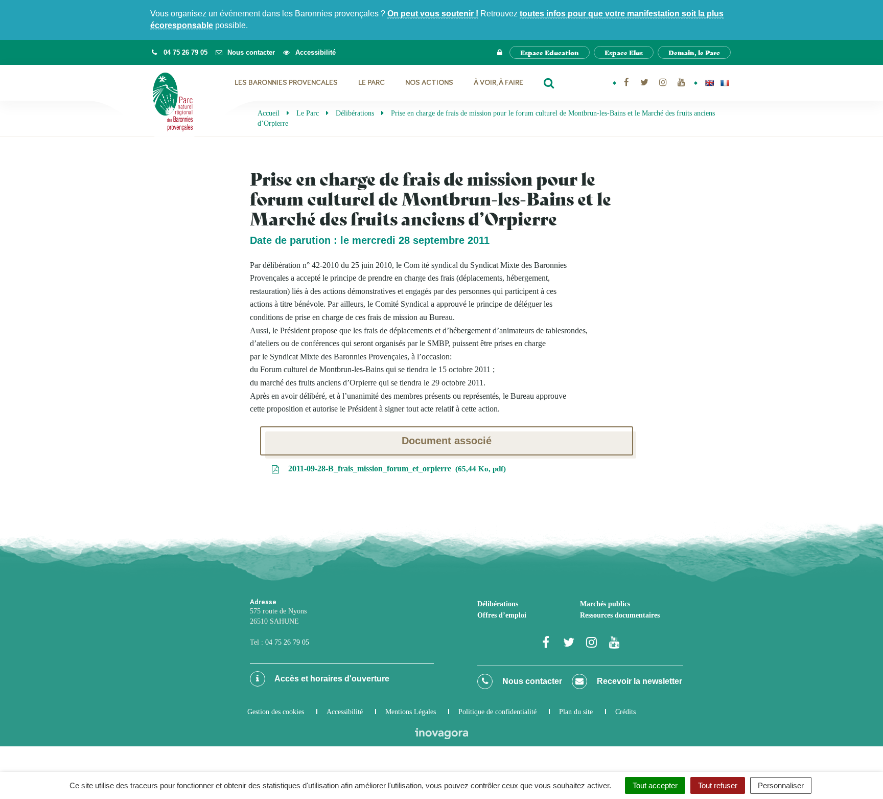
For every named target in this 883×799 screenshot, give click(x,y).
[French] (724, 83)
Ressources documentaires (620, 615)
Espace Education (549, 52)
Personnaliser (781, 785)
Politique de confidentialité (497, 712)
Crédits (625, 712)
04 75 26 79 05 (287, 642)
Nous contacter (531, 681)
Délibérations (497, 604)
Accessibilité (345, 712)
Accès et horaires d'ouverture (331, 678)
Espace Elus (624, 52)
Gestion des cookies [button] (275, 712)
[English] (709, 83)
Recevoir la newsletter (638, 681)
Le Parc (371, 82)
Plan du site (576, 712)
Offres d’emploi (501, 615)
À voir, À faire (498, 82)
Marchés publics (605, 604)
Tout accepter (655, 785)
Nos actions (429, 82)
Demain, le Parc (694, 52)
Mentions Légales (410, 712)
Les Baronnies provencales (286, 82)
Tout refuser (717, 785)
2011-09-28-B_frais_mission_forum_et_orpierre (394, 468)
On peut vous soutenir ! (432, 13)
